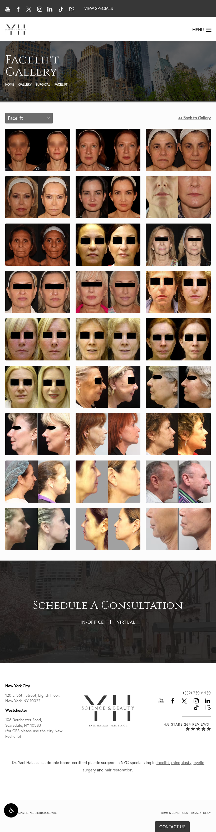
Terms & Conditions (174, 813)
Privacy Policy (201, 813)
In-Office (92, 622)
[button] (11, 810)
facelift (162, 762)
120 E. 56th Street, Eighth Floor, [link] (32, 698)
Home (9, 84)
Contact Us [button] (172, 826)
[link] (197, 693)
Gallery (25, 84)
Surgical (43, 84)
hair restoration (118, 769)
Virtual (126, 622)
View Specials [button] (98, 8)
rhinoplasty (181, 762)
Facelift (61, 84)
